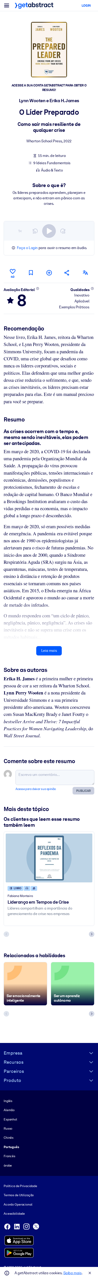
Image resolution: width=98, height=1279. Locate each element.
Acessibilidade (14, 1213)
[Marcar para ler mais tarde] (30, 273)
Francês (9, 1156)
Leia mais (49, 650)
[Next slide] (91, 934)
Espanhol (10, 1119)
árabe (8, 1165)
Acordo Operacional (18, 1204)
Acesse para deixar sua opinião (35, 789)
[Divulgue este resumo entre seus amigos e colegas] (67, 273)
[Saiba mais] (37, 288)
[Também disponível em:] (85, 273)
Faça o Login (27, 248)
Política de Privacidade (20, 1186)
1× (20, 231)
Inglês (8, 1101)
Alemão (9, 1110)
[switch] (49, 231)
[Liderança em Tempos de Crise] (49, 858)
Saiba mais (72, 1273)
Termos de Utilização (19, 1195)
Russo (8, 1128)
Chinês (8, 1137)
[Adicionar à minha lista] (49, 273)
